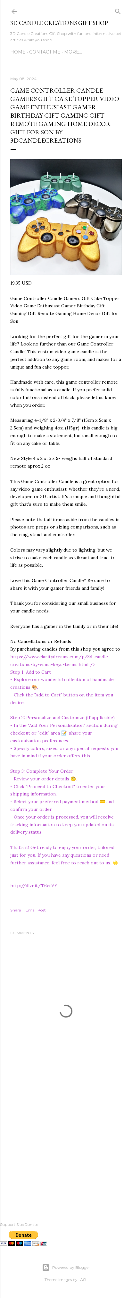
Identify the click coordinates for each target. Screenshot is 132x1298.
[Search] (118, 10)
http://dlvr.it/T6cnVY (33, 885)
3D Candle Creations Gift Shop (59, 23)
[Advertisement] (66, 1145)
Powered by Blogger (71, 1267)
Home (18, 52)
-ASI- (83, 1279)
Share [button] (15, 910)
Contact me (45, 52)
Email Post (36, 910)
